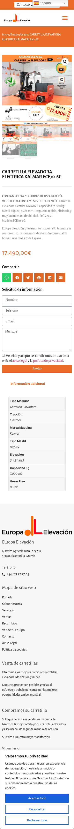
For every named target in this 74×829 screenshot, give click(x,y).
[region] (37, 789)
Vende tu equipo (13, 630)
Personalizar (37, 809)
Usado (24, 34)
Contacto (8, 636)
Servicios (8, 610)
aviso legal (19, 361)
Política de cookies (14, 649)
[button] (65, 18)
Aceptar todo (37, 798)
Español (45, 3)
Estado (14, 34)
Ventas (6, 617)
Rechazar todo (37, 820)
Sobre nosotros (12, 603)
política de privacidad (48, 361)
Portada (7, 597)
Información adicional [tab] (27, 384)
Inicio (5, 34)
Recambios (9, 623)
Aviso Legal (9, 643)
